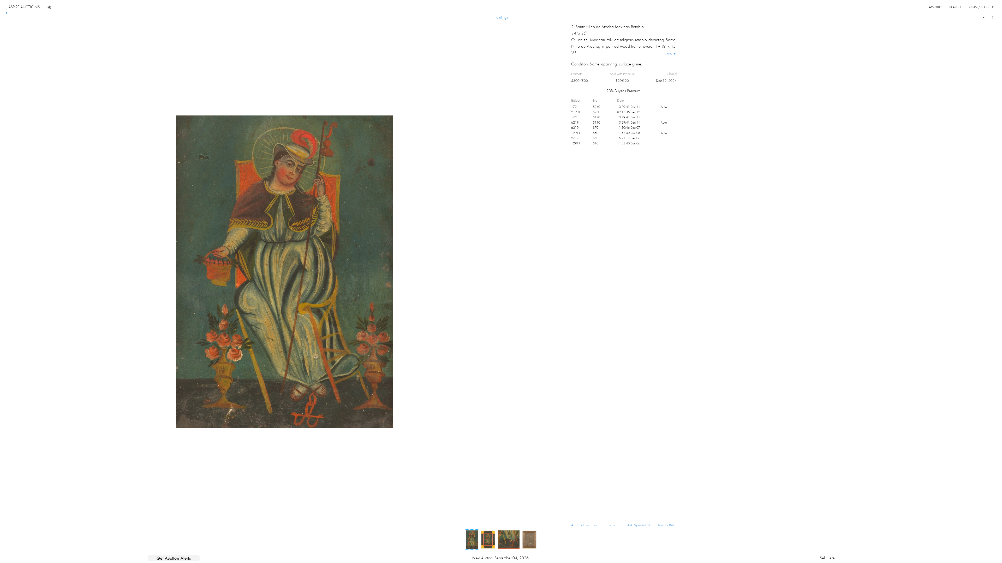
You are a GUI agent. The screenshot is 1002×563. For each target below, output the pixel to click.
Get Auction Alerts (174, 558)
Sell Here (827, 558)
